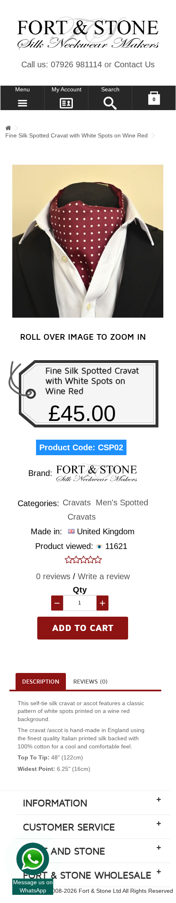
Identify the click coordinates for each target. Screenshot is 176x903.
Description (40, 682)
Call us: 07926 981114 (61, 64)
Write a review (104, 576)
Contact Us (134, 64)
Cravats (77, 502)
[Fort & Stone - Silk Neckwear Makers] (88, 33)
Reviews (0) (90, 682)
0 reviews (53, 576)
